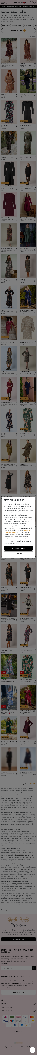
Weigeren (18, 554)
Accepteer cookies (18, 548)
